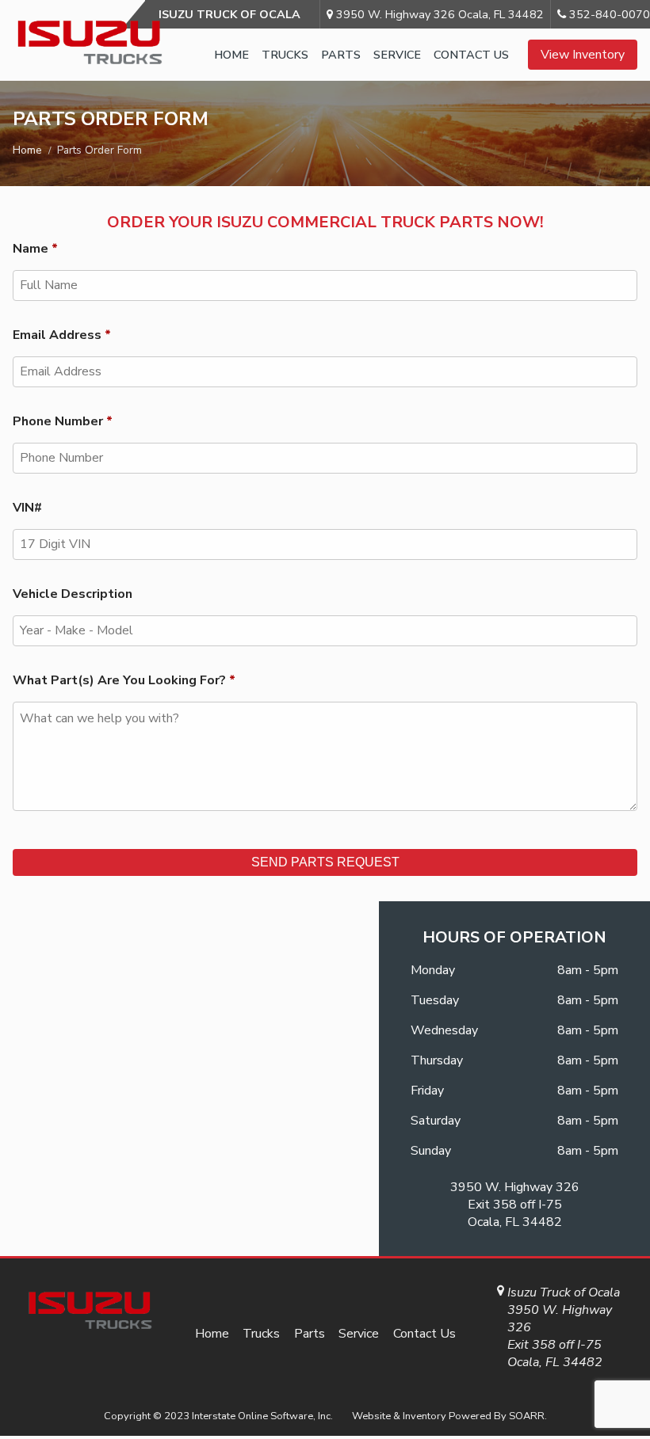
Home (231, 55)
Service (397, 55)
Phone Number (63, 421)
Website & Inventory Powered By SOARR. (449, 1416)
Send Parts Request (325, 862)
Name (35, 248)
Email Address (62, 335)
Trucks (285, 55)
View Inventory (583, 54)
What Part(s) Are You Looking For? (124, 680)
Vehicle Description (72, 594)
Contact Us (471, 55)
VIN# (27, 507)
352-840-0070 (608, 14)
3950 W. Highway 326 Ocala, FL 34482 (438, 14)
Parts (341, 55)
